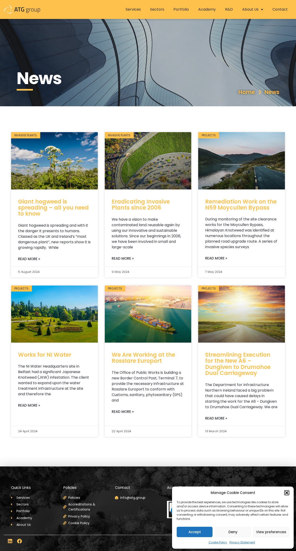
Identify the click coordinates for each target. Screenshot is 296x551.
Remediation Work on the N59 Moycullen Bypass (241, 204)
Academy (207, 9)
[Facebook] (19, 541)
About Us (250, 9)
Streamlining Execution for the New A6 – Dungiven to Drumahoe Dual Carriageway (238, 364)
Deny (232, 532)
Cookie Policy (218, 542)
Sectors (157, 9)
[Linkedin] (9, 541)
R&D (229, 9)
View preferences (271, 532)
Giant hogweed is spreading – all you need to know (53, 208)
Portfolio (181, 9)
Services (133, 9)
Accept (194, 532)
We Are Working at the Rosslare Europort (143, 358)
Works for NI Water (44, 355)
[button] (286, 492)
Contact (280, 9)
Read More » (29, 258)
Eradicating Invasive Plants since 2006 (141, 204)
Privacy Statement (242, 542)
